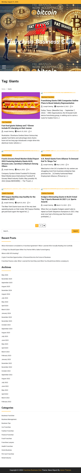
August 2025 (6, 286)
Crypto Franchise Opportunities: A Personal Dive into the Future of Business (26, 257)
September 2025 (7, 283)
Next (44, 225)
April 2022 (5, 394)
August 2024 (6, 294)
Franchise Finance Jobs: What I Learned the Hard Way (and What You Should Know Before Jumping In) (35, 261)
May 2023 (5, 344)
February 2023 (6, 355)
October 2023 (6, 325)
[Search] (76, 67)
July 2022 (5, 382)
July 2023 (5, 336)
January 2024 (6, 313)
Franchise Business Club (32, 470)
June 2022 (5, 386)
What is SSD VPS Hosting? (10, 253)
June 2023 (5, 340)
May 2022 (5, 390)
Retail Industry (6, 155)
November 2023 (7, 321)
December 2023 (7, 317)
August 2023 (6, 333)
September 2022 (7, 375)
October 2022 (6, 371)
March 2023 (5, 352)
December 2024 (7, 290)
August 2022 (6, 379)
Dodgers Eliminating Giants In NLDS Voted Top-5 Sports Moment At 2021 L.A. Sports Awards (59, 199)
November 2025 (7, 279)
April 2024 (5, 306)
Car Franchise (6, 122)
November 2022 (7, 367)
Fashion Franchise (47, 193)
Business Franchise (48, 97)
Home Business (7, 450)
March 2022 (5, 398)
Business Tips (6, 423)
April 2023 (5, 348)
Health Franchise (7, 193)
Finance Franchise (8, 435)
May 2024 (5, 302)
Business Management (9, 419)
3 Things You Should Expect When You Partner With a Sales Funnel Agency (26, 250)
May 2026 (5, 275)
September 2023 (7, 329)
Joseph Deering (9, 131)
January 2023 (6, 359)
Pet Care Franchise (8, 454)
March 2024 (5, 309)
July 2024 (5, 298)
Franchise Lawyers (8, 442)
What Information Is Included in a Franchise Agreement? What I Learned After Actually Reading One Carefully (37, 246)
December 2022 (7, 363)
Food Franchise (7, 438)
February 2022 (6, 402)
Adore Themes (65, 470)
